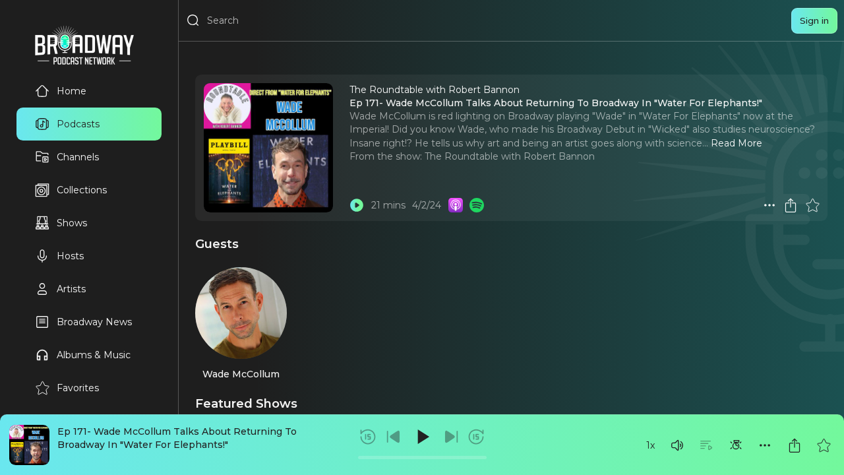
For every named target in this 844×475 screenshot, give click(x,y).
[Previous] (393, 437)
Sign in (814, 20)
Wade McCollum (241, 374)
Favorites (78, 388)
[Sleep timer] (736, 445)
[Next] (451, 437)
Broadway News (94, 322)
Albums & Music (94, 355)
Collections (82, 190)
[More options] (765, 445)
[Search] (193, 20)
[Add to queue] (706, 445)
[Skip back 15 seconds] (368, 437)
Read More (736, 143)
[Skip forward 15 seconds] (476, 437)
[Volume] (677, 445)
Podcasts (78, 124)
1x (650, 445)
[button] (677, 445)
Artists (71, 289)
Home (71, 91)
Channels (78, 157)
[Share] (794, 445)
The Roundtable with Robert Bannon (510, 156)
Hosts (70, 256)
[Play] (422, 436)
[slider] (422, 457)
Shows (72, 223)
